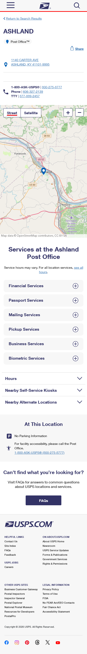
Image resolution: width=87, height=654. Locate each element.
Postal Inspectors (14, 593)
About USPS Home (53, 541)
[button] (77, 49)
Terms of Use (50, 593)
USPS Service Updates (56, 550)
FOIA (45, 598)
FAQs (7, 550)
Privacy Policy (51, 589)
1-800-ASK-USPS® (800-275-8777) (39, 452)
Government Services (55, 559)
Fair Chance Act (52, 607)
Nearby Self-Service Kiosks (31, 390)
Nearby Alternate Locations (31, 402)
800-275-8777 (52, 87)
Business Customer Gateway (21, 589)
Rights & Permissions (55, 563)
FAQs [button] (43, 500)
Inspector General (14, 598)
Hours (11, 378)
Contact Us (10, 541)
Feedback (10, 554)
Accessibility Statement (56, 611)
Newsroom (49, 545)
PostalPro (10, 616)
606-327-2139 (33, 91)
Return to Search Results (24, 18)
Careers (8, 566)
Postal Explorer (13, 602)
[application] (43, 171)
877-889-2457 (30, 96)
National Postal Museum (18, 607)
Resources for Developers (19, 611)
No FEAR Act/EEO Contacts (59, 602)
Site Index (10, 545)
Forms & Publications (55, 554)
